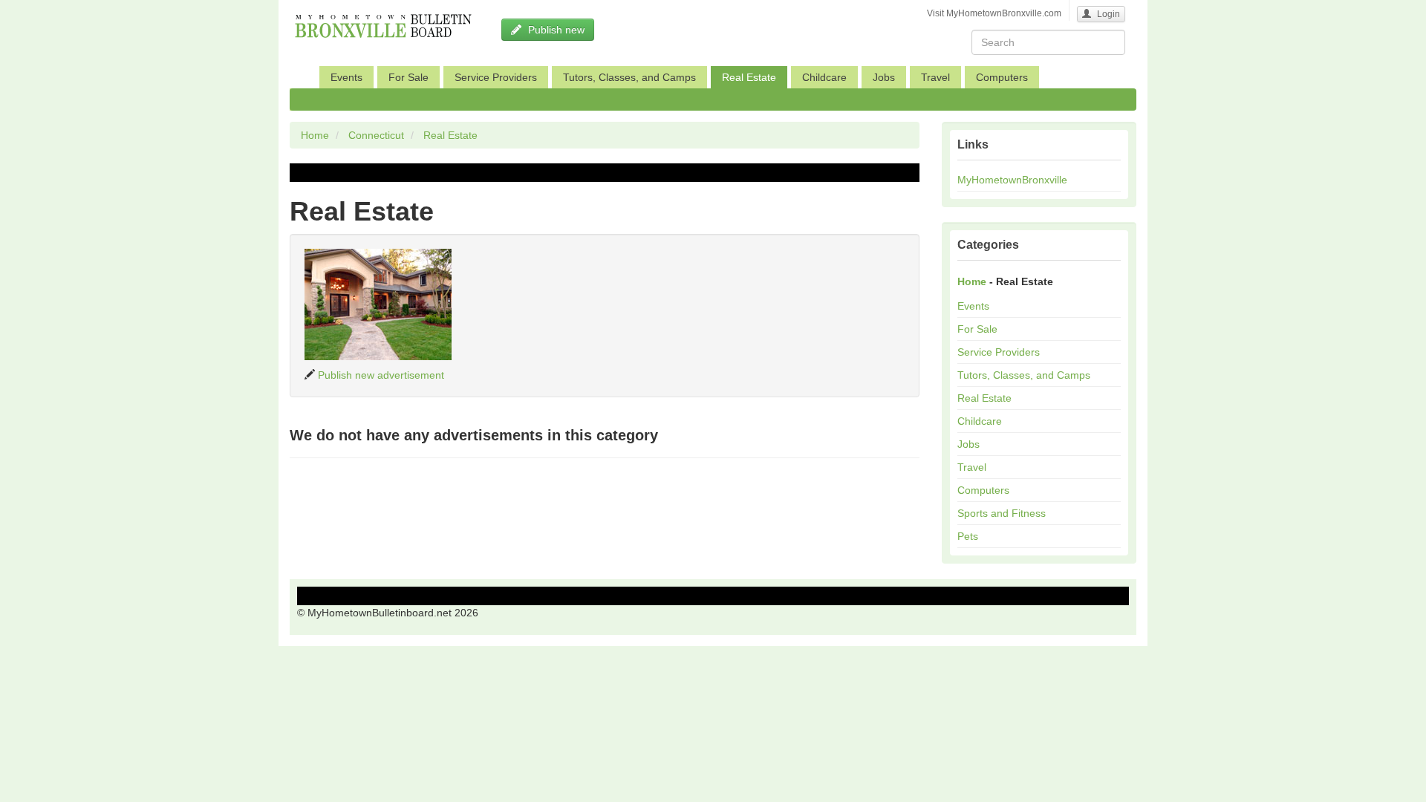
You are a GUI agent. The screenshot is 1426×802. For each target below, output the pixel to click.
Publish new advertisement (381, 375)
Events (346, 77)
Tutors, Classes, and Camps (629, 77)
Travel (935, 77)
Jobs (884, 77)
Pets (967, 536)
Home (315, 135)
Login (1107, 14)
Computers (1002, 77)
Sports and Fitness (1001, 513)
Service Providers (496, 77)
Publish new (555, 30)
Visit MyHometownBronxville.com (994, 13)
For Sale (408, 77)
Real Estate (749, 77)
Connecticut (376, 135)
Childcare (824, 77)
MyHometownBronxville (1012, 180)
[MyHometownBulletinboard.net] (379, 18)
